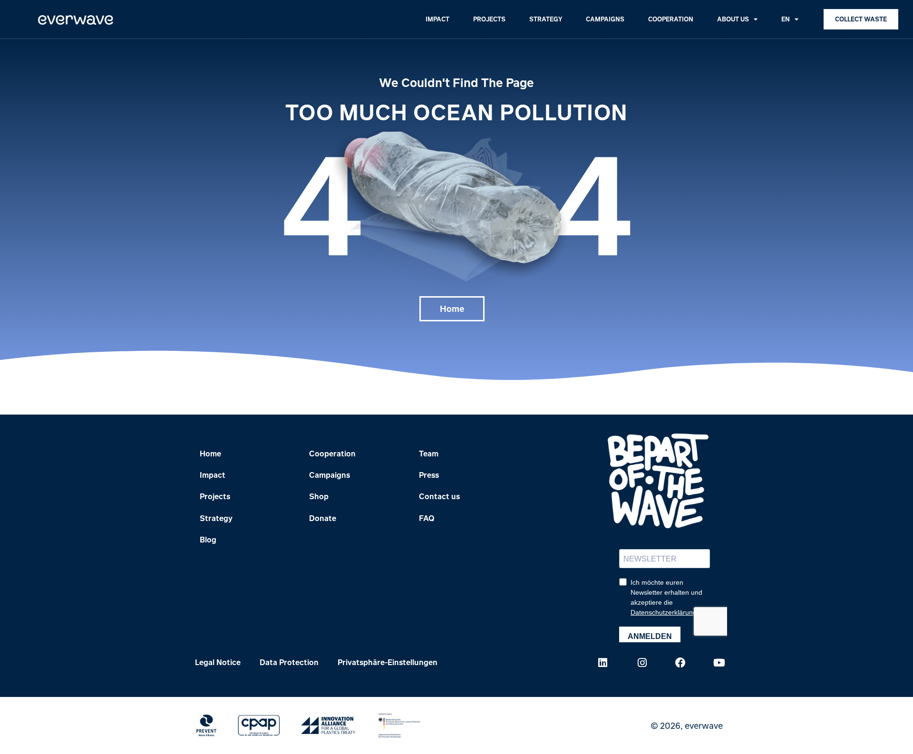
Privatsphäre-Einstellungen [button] (387, 662)
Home (210, 453)
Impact (437, 19)
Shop (319, 496)
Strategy (545, 19)
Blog (208, 539)
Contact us (439, 496)
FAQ (427, 518)
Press (429, 475)
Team (428, 453)
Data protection (289, 662)
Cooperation (670, 19)
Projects (489, 19)
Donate (322, 518)
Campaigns (605, 19)
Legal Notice (218, 662)
